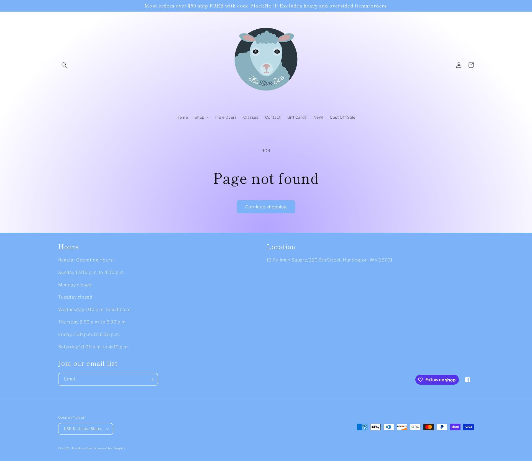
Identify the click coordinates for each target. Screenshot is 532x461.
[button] (64, 65)
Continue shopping (266, 206)
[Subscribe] (151, 379)
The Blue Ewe (81, 448)
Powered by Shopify (109, 448)
